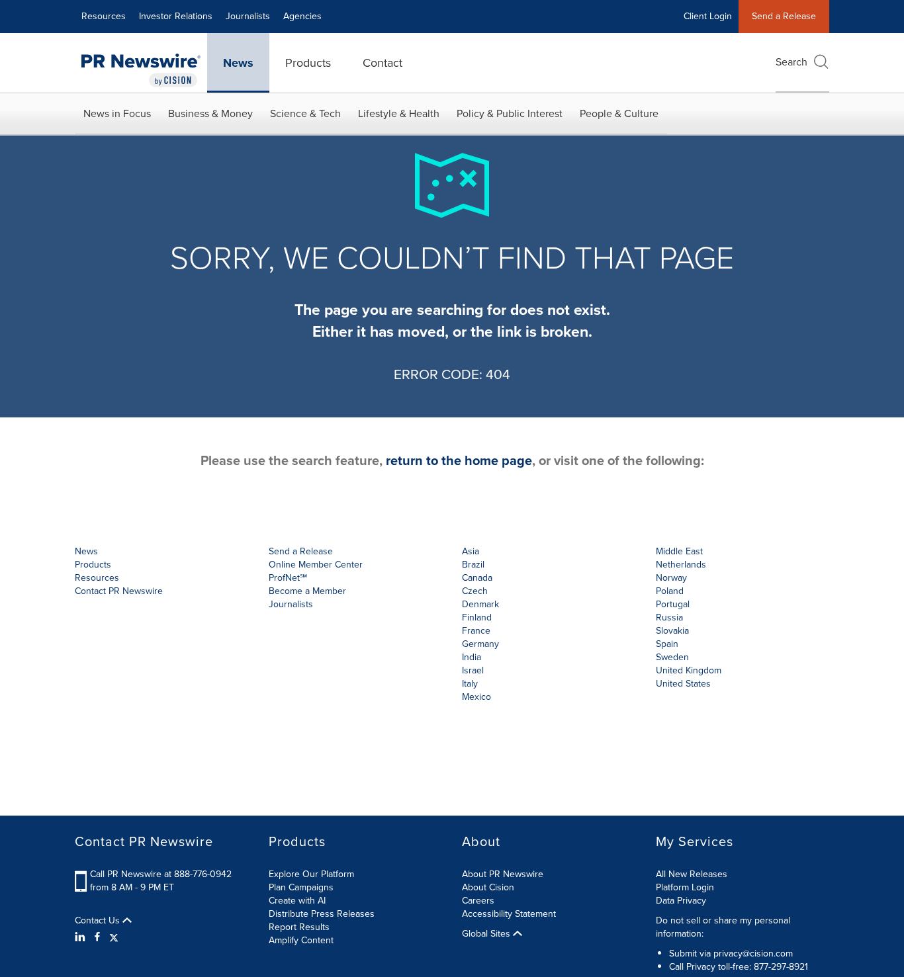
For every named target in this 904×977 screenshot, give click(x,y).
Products (308, 62)
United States (683, 684)
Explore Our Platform (311, 874)
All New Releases (691, 874)
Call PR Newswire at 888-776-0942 (161, 874)
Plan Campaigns (301, 887)
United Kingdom (688, 670)
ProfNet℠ (288, 578)
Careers (478, 901)
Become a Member (307, 591)
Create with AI (297, 901)
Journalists (248, 16)
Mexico (476, 697)
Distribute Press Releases (322, 914)
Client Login (708, 16)
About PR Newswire (502, 874)
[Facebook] (97, 937)
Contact (382, 62)
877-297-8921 (781, 967)
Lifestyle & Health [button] (398, 113)
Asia (470, 551)
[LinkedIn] (82, 937)
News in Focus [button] (117, 113)
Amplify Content (301, 940)
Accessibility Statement (509, 914)
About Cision (488, 887)
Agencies (302, 16)
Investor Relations (175, 16)
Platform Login (685, 887)
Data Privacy (681, 901)
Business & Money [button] (210, 113)
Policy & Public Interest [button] (510, 113)
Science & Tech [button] (305, 113)
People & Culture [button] (619, 113)
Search (791, 61)
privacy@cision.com (753, 953)
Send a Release (784, 16)
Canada (477, 578)
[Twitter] (114, 937)
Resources (103, 16)
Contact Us (98, 920)
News (238, 62)
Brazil (473, 565)
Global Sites (487, 934)
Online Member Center (316, 565)
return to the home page (459, 460)
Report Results (299, 927)
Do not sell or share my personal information (723, 927)
